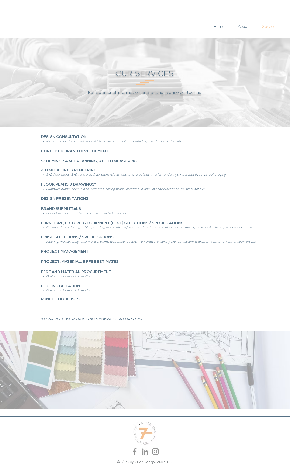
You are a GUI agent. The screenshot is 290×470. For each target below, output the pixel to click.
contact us (190, 93)
